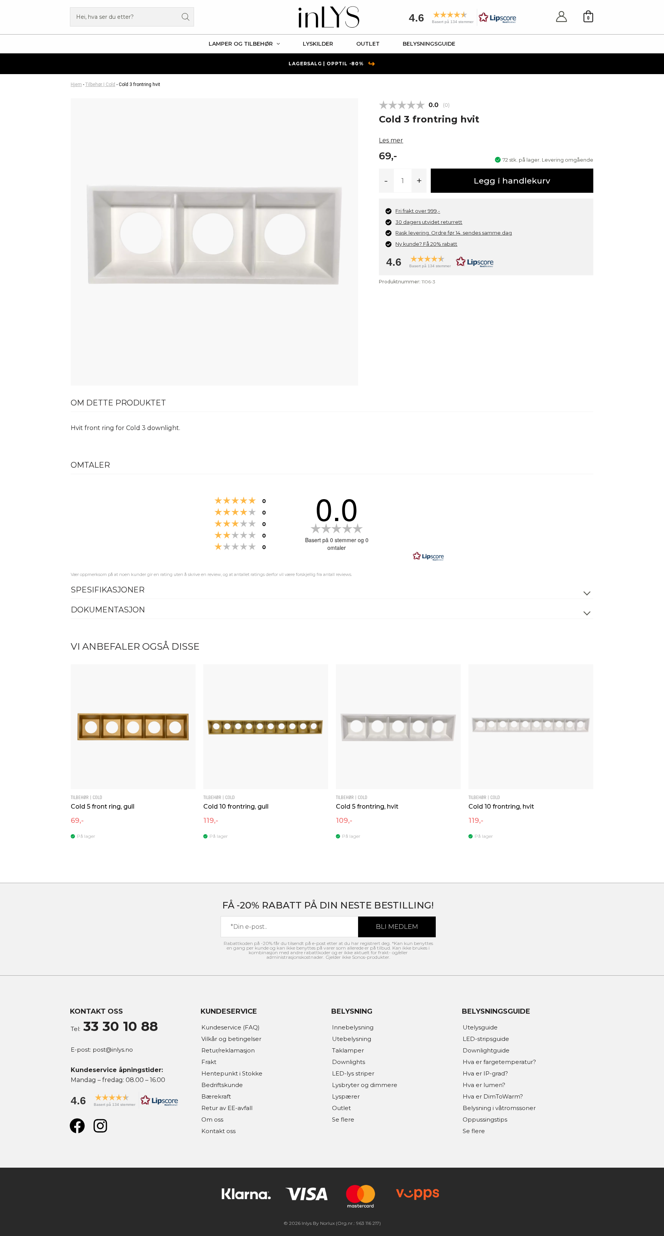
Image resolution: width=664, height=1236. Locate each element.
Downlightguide (486, 1050)
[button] (460, 20)
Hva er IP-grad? (485, 1073)
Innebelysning (353, 1027)
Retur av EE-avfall (226, 1108)
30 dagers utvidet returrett (428, 222)
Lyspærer (346, 1096)
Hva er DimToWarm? (493, 1096)
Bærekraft (216, 1096)
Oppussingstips (485, 1119)
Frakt (208, 1062)
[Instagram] (100, 1125)
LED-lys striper (353, 1073)
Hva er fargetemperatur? (499, 1062)
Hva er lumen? (484, 1085)
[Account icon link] (561, 17)
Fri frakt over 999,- (417, 211)
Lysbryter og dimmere (364, 1085)
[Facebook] (77, 1125)
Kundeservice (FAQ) (230, 1027)
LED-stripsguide (486, 1038)
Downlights (348, 1062)
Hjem (76, 84)
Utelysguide (480, 1027)
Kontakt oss (218, 1131)
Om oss (212, 1119)
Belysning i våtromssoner (499, 1108)
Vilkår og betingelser (231, 1038)
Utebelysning (351, 1038)
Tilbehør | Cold (100, 84)
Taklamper (348, 1050)
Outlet (341, 1108)
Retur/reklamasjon (228, 1050)
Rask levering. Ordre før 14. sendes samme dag (453, 233)
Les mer (391, 140)
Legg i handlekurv (512, 180)
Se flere (343, 1119)
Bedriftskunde (222, 1085)
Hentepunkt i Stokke (231, 1073)
